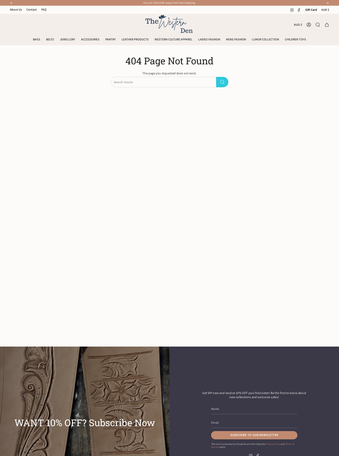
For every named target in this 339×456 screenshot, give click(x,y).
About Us (16, 9)
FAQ (43, 9)
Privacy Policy (272, 443)
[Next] (327, 3)
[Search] (222, 82)
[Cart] (326, 24)
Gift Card (311, 10)
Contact (31, 9)
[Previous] (11, 3)
